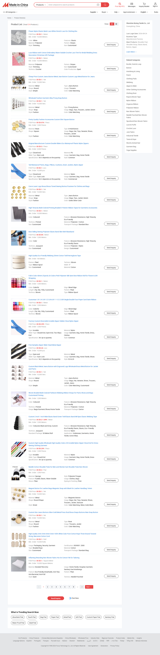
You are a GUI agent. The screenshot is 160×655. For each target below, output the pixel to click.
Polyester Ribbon (132, 108)
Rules (156, 12)
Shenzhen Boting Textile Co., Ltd (138, 23)
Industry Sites (95, 638)
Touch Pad (32, 617)
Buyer (104, 12)
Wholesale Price (83, 638)
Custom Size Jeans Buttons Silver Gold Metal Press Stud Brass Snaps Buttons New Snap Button (63, 512)
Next (89, 587)
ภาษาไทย (115, 641)
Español (29, 641)
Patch (128, 75)
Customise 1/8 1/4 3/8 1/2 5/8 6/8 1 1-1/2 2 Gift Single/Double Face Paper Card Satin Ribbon (62, 299)
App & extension (129, 12)
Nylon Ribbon (131, 100)
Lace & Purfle (131, 125)
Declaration (104, 646)
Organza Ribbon (132, 104)
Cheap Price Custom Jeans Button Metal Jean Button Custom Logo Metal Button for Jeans (62, 76)
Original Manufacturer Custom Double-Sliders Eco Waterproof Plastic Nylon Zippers (59, 143)
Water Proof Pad (18, 623)
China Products (34, 638)
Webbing (129, 82)
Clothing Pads (131, 79)
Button (128, 68)
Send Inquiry (111, 45)
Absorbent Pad (17, 617)
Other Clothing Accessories (136, 89)
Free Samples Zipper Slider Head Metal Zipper (45, 345)
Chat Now (75, 598)
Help (115, 12)
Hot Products (22, 638)
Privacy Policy (114, 646)
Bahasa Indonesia (141, 641)
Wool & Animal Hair (133, 143)
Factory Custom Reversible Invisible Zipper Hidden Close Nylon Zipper (53, 321)
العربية (89, 641)
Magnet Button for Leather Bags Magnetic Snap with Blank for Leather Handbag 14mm (60, 488)
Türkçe (122, 641)
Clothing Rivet (131, 93)
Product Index (120, 638)
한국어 (95, 641)
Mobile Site (130, 638)
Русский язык (55, 641)
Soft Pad (79, 617)
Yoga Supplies (131, 150)
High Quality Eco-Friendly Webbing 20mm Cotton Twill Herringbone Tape (55, 255)
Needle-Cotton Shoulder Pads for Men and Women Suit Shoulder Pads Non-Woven (58, 467)
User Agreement (93, 646)
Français (46, 641)
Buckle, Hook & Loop (133, 64)
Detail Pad (67, 617)
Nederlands (80, 641)
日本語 (102, 641)
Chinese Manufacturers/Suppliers (52, 638)
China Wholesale (70, 638)
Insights (139, 638)
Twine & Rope (131, 139)
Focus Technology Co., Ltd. (64, 646)
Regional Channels (108, 638)
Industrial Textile (132, 135)
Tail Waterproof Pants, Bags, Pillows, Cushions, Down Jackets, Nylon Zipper (56, 165)
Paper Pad (55, 617)
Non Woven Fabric (133, 111)
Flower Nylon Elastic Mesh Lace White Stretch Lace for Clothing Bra (53, 31)
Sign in (155, 6)
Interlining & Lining (133, 71)
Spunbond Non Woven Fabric (136, 121)
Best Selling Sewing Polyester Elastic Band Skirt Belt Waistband (51, 232)
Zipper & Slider (131, 86)
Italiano (64, 641)
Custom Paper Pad (93, 617)
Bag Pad (43, 617)
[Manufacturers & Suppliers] (15, 4)
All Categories (10, 12)
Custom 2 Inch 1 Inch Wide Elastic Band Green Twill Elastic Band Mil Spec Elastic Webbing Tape (63, 416)
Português (37, 641)
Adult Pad (32, 623)
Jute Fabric (130, 132)
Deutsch (72, 641)
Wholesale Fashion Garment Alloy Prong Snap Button (48, 98)
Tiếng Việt (130, 641)
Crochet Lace (131, 128)
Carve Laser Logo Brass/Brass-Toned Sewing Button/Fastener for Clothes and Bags (59, 186)
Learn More (131, 52)
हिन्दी (108, 641)
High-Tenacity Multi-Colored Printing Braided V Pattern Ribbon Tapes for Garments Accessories (63, 208)
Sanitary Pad (109, 617)
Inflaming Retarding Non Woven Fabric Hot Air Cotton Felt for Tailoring (54, 558)
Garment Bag (131, 146)
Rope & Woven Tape (133, 97)
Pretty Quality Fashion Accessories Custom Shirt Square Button (51, 119)
